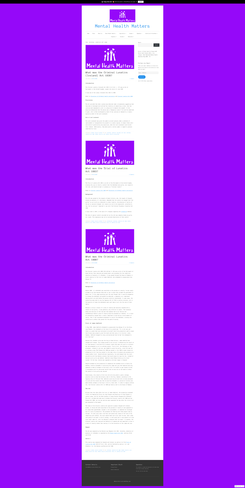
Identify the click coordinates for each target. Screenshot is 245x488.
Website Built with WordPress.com (122, 481)
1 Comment (132, 78)
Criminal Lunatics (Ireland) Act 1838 (116, 132)
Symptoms (139, 33)
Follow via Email (144, 63)
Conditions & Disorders (151, 33)
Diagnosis (113, 36)
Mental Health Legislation (112, 134)
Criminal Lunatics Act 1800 (125, 96)
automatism (124, 211)
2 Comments (131, 174)
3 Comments (131, 262)
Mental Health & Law (100, 134)
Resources (130, 36)
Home (88, 33)
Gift (140, 1)
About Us (100, 33)
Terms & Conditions (115, 469)
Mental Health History (96, 132)
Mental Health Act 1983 (116, 433)
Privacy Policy (114, 467)
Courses (122, 36)
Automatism (109, 221)
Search (139, 42)
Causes (130, 33)
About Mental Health (110, 33)
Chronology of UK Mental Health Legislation (103, 96)
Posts (93, 33)
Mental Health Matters (122, 26)
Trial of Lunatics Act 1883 (113, 222)
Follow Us (141, 76)
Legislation (122, 33)
